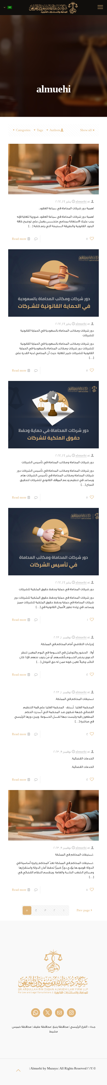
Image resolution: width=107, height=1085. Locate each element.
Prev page (83, 910)
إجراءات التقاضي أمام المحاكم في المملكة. (67, 644)
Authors (55, 130)
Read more (19, 239)
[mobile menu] (100, 7)
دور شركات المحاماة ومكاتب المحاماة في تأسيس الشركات (58, 462)
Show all (86, 130)
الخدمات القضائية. (82, 758)
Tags (40, 130)
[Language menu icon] (7, 7)
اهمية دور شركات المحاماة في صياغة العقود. (66, 208)
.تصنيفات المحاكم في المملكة (74, 854)
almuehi (81, 201)
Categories (23, 130)
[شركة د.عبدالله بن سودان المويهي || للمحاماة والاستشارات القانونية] (53, 7)
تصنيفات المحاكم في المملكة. (74, 699)
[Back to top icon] (18, 1071)
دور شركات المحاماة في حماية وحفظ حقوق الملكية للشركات (56, 589)
